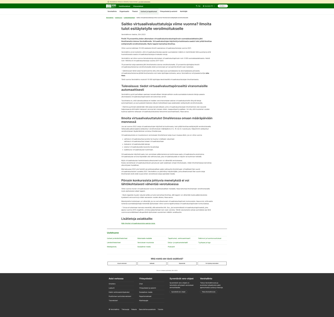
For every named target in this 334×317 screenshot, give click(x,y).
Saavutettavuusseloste (147, 309)
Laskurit (112, 288)
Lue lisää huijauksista (144, 1)
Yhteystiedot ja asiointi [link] (168, 11)
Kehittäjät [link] (183, 11)
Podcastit (171, 247)
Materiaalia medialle (144, 238)
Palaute (134, 309)
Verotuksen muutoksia (145, 242)
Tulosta (160, 309)
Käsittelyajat (143, 300)
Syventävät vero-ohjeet (178, 292)
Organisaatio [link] (124, 11)
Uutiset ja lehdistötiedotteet (117, 238)
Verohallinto (112, 11)
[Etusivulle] (111, 6)
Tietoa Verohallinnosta (208, 292)
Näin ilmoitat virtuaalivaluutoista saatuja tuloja (138, 223)
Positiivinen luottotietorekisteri (120, 296)
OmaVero (112, 284)
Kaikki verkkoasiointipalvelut (119, 292)
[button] (122, 263)
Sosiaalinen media (144, 247)
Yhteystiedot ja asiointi (147, 288)
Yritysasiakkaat (138, 6)
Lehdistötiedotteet (129, 17)
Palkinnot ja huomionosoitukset (209, 238)
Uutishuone (118, 17)
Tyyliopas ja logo (204, 242)
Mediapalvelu (112, 247)
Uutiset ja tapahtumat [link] (149, 11)
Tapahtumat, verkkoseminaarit (179, 238)
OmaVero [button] (222, 6)
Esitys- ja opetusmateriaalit (178, 242)
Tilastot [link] (135, 11)
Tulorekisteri (113, 300)
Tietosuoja (125, 309)
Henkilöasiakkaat (124, 6)
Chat (141, 284)
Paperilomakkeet (145, 296)
